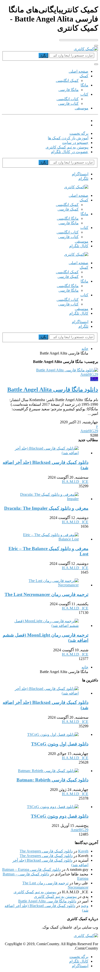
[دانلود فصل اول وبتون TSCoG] (53, 734)
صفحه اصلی (78, 71)
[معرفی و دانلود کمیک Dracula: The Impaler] (45, 499)
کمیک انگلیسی (67, 80)
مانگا (84, 85)
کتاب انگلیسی (68, 99)
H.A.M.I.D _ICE (75, 482)
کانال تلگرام (78, 246)
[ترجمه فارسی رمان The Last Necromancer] (45, 585)
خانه (85, 349)
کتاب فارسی (68, 103)
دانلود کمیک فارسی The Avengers (46, 851)
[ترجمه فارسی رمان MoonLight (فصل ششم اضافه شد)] (45, 626)
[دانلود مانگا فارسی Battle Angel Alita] (67, 370)
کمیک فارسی (68, 209)
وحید (84, 906)
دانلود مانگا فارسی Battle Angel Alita (47, 901)
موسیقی (81, 108)
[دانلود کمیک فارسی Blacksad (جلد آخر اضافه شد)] (45, 453)
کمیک (84, 76)
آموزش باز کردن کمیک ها (68, 138)
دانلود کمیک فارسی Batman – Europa (31, 869)
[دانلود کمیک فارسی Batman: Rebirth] (48, 771)
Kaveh (83, 851)
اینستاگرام (80, 966)
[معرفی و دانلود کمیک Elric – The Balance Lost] (45, 539)
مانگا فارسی (68, 90)
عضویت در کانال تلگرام (69, 152)
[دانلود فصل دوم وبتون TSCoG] (53, 807)
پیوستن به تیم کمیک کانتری (67, 147)
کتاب (84, 94)
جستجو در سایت (75, 143)
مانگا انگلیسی (68, 218)
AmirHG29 (89, 374)
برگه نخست (78, 133)
